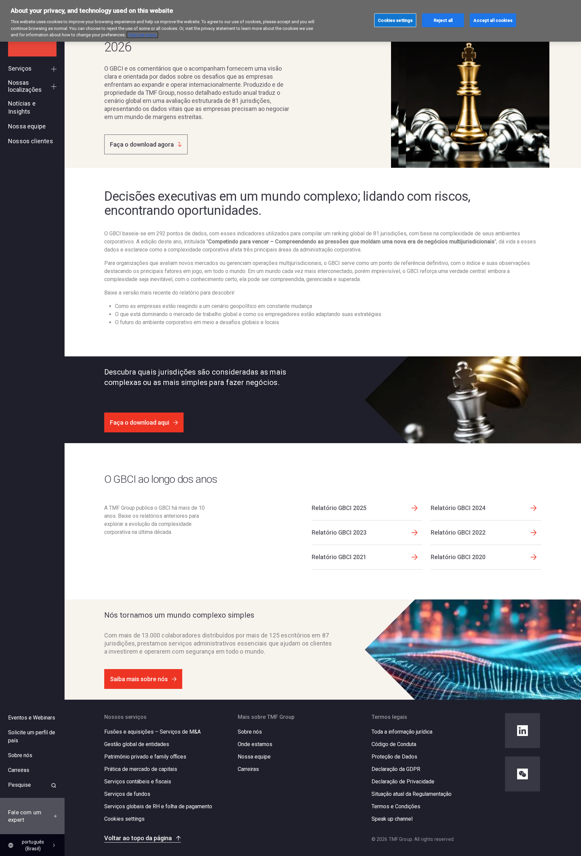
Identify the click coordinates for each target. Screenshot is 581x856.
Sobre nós (250, 732)
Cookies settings (124, 819)
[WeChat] (522, 773)
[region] (290, 21)
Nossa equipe (254, 756)
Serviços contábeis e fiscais (137, 781)
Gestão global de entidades (136, 744)
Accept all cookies (492, 20)
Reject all (443, 20)
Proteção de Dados (394, 756)
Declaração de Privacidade (403, 781)
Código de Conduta (394, 744)
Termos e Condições (396, 806)
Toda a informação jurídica (402, 732)
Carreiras (248, 769)
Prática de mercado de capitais (140, 769)
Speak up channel (392, 819)
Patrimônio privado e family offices (145, 756)
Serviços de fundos (127, 794)
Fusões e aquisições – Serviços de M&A (152, 732)
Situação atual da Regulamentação (412, 794)
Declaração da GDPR (396, 769)
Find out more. (142, 34)
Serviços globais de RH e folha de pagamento (158, 806)
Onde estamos (255, 744)
